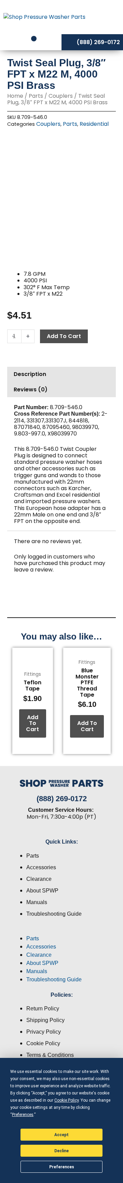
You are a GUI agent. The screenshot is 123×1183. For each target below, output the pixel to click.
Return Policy (42, 1008)
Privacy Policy (43, 1032)
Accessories (41, 867)
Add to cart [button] (32, 723)
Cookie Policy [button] (66, 1100)
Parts (36, 96)
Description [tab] (30, 374)
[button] (61, 930)
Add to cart (64, 336)
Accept (61, 1134)
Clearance (39, 879)
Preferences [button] (22, 1114)
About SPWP (42, 890)
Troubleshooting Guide (54, 914)
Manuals (36, 902)
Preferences (61, 1167)
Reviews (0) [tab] (30, 389)
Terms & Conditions (50, 1055)
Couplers (61, 96)
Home (15, 96)
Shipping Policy (45, 1020)
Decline (61, 1150)
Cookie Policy (43, 1043)
